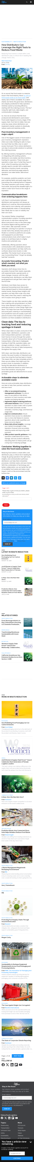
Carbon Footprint (7, 795)
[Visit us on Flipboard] (16, 1064)
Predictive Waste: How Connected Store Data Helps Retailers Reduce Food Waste (12, 590)
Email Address (7, 519)
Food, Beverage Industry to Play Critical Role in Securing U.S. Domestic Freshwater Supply (11, 622)
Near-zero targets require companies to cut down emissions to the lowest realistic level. (17, 802)
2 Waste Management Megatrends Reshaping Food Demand (13, 868)
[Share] (7, 477)
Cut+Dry (7, 64)
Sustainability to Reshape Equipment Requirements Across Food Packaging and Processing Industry (16, 966)
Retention (5, 641)
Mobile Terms (10, 541)
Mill (6, 872)
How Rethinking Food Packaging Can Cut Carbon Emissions (11, 557)
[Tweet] (15, 477)
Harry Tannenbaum (8, 885)
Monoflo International (12, 1008)
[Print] (3, 477)
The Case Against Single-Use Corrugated (16, 1005)
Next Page (18, 1056)
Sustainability (7, 41)
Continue (17, 1158)
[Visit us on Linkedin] (12, 1064)
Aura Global (9, 727)
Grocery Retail (6, 828)
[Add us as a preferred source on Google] (19, 477)
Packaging (5, 720)
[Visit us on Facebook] (3, 1064)
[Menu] (30, 2)
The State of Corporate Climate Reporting (16, 1040)
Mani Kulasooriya (7, 61)
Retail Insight (9, 835)
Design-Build (5, 630)
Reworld (7, 924)
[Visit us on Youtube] (20, 1064)
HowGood (8, 799)
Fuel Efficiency (6, 653)
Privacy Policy (21, 541)
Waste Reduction (19, 41)
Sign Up (8, 544)
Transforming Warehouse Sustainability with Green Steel (10, 634)
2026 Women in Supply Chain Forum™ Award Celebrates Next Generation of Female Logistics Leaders (11, 568)
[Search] (26, 2)
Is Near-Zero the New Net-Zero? (11, 578)
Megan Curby (6, 937)
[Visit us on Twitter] (7, 1064)
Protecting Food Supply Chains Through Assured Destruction (15, 920)
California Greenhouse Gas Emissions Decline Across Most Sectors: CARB (12, 657)
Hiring (3, 758)
